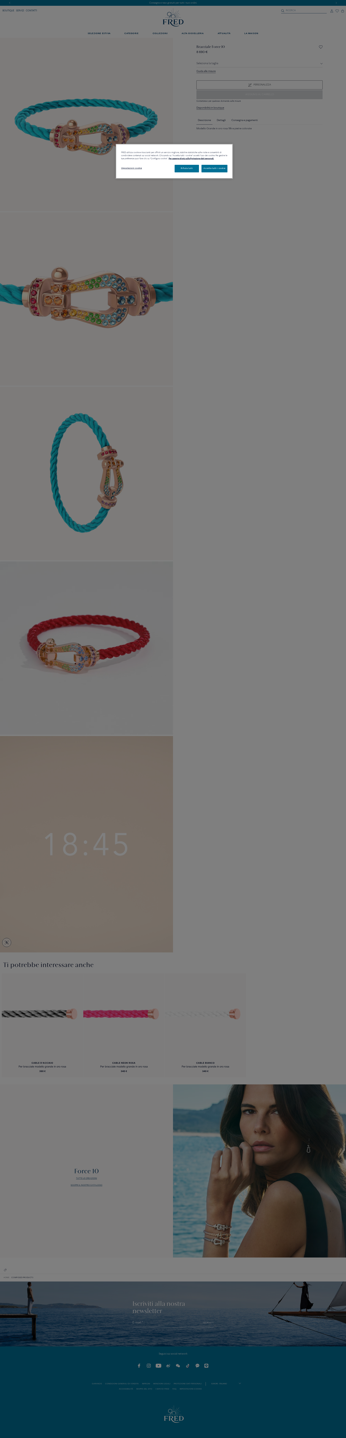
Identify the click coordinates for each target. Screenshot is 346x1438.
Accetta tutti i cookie (214, 168)
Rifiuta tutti (187, 168)
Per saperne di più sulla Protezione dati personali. (191, 159)
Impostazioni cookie (131, 168)
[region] (174, 161)
